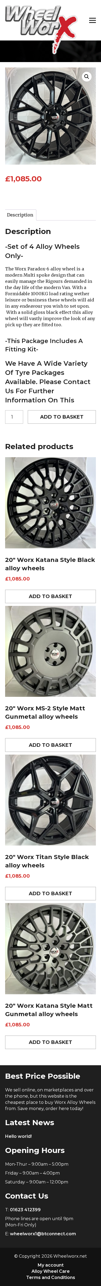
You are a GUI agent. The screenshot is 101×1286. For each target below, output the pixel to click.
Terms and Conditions (50, 1277)
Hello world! (18, 1136)
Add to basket (61, 417)
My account (51, 1265)
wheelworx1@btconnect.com (43, 1233)
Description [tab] (20, 215)
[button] (87, 77)
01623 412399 (25, 1209)
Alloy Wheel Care (51, 1271)
